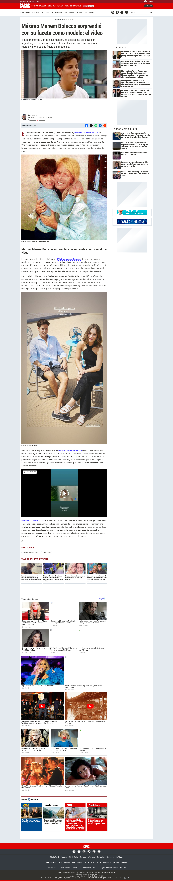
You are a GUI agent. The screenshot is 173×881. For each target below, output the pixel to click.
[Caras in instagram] (112, 12)
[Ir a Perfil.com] (148, 2)
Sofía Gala (35, 12)
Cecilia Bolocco (46, 553)
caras (75, 805)
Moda (67, 6)
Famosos (42, 6)
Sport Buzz (107, 862)
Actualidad (51, 6)
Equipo (96, 868)
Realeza (60, 6)
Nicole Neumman (57, 12)
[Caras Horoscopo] (132, 223)
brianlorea (33, 120)
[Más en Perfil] (33, 799)
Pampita (79, 12)
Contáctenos (76, 868)
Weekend (91, 857)
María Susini (45, 12)
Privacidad (87, 868)
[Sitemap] (99, 851)
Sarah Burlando (69, 12)
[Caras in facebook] (117, 12)
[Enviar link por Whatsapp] (95, 125)
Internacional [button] (75, 6)
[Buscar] (151, 12)
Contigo (67, 862)
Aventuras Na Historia (80, 862)
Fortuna (83, 857)
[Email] (104, 125)
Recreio (116, 862)
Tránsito (123, 868)
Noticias (34, 6)
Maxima (124, 862)
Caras (60, 862)
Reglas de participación (109, 868)
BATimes (119, 857)
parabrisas (97, 805)
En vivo (149, 6)
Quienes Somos (64, 868)
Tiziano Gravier (25, 12)
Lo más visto (120, 47)
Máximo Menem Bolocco (30, 553)
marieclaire (53, 805)
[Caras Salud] (132, 214)
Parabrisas (101, 857)
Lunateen (110, 857)
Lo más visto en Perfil (125, 129)
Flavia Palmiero (89, 12)
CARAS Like (88, 5)
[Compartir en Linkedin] (100, 125)
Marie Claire (73, 857)
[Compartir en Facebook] (86, 125)
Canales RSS (51, 868)
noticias (31, 805)
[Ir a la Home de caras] (25, 7)
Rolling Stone (96, 862)
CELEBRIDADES (59, 20)
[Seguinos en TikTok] (126, 12)
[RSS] (94, 851)
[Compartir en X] (91, 125)
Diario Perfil (54, 857)
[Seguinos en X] (121, 12)
